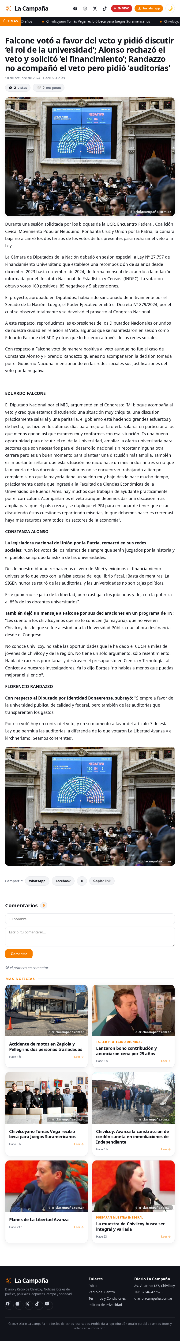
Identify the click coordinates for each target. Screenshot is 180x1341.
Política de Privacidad (105, 1304)
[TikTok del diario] (104, 8)
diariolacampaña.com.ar (153, 1298)
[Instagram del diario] (85, 8)
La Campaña (31, 8)
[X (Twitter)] (29, 1305)
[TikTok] (39, 1305)
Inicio (93, 1285)
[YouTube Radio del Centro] (49, 1305)
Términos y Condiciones (107, 1298)
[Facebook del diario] (75, 8)
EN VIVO (123, 8)
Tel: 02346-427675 (148, 1292)
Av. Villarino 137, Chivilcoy (154, 1285)
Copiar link (102, 881)
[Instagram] (19, 1305)
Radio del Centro (102, 1292)
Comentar (19, 954)
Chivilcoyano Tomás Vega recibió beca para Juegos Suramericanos (65, 21)
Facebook (63, 881)
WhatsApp (37, 881)
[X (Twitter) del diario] (94, 8)
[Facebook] (9, 1305)
